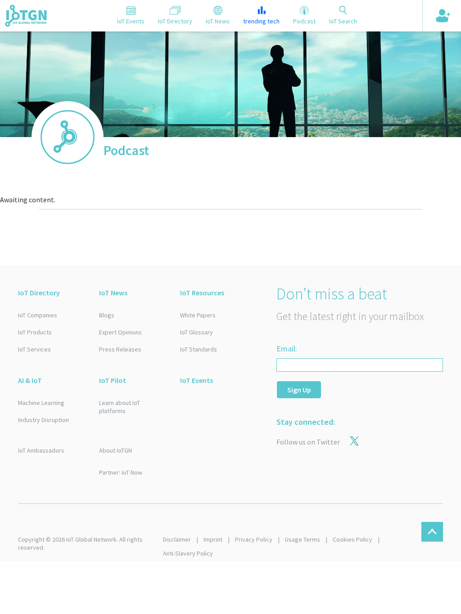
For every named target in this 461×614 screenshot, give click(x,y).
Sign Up (299, 389)
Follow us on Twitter (308, 441)
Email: (286, 348)
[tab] (130, 15)
